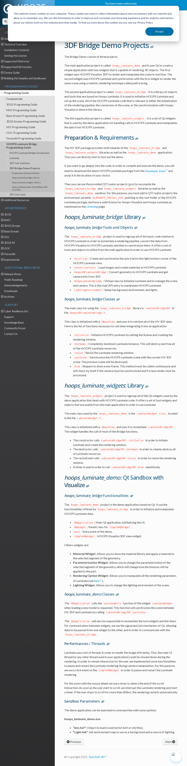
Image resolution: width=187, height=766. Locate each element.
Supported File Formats (18, 67)
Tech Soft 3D (96, 757)
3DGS (7, 214)
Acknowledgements (15, 285)
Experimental (11, 259)
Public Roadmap (13, 279)
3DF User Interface (19, 163)
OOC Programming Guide (21, 132)
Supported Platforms (16, 61)
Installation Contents (16, 50)
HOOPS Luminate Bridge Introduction (29, 152)
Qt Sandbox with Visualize (29, 188)
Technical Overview (15, 44)
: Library (25, 177)
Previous (75, 741)
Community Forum (15, 328)
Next (168, 741)
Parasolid (9, 254)
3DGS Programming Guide (21, 104)
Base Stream (11, 231)
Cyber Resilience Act (16, 311)
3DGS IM (9, 242)
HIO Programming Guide (20, 127)
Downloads (11, 291)
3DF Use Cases (17, 194)
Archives (9, 296)
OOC (7, 248)
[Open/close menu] (2, 38)
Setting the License (15, 55)
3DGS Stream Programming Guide (26, 121)
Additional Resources (16, 200)
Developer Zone (155, 171)
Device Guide (12, 72)
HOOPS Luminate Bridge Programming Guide (21, 146)
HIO (6, 237)
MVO (7, 220)
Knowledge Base (14, 322)
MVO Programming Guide (21, 110)
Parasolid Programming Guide (23, 138)
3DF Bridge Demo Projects (24, 168)
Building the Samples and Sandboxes (25, 78)
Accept (159, 31)
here (97, 580)
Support (9, 316)
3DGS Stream (12, 225)
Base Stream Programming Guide (25, 115)
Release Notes (12, 274)
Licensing (14, 158)
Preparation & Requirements (25, 173)
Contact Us (11, 333)
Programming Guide (16, 92)
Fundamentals (14, 98)
